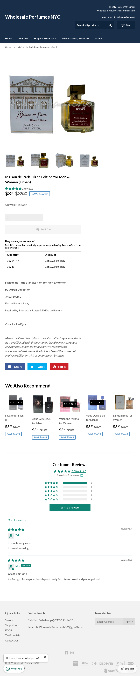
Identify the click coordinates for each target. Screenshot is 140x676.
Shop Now (11, 625)
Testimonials (12, 635)
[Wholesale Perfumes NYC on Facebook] (66, 653)
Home (8, 38)
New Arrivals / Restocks (75, 38)
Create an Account (124, 17)
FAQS (8, 630)
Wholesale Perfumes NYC (32, 17)
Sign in (105, 17)
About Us (23, 38)
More (98, 38)
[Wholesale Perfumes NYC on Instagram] (72, 653)
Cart (128, 24)
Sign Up (129, 621)
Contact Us (11, 640)
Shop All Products (44, 38)
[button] (13, 188)
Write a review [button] (70, 507)
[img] (16, 529)
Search (9, 620)
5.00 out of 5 (79, 471)
